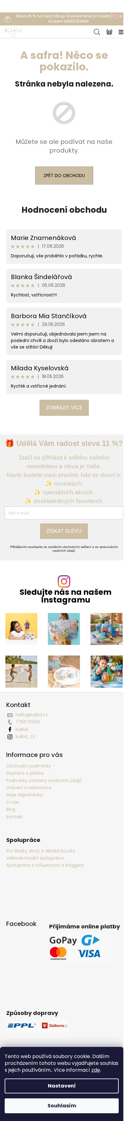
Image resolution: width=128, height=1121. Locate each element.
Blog (10, 809)
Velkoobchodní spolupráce (35, 858)
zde (95, 1070)
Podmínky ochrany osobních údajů (44, 780)
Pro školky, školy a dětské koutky (40, 851)
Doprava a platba (25, 773)
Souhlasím (62, 1105)
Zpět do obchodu (64, 175)
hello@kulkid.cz (32, 715)
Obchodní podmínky (28, 766)
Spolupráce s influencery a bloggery (45, 865)
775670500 (28, 722)
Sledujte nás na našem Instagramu (66, 596)
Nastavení (62, 1085)
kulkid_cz (25, 736)
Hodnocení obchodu (64, 210)
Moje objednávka (24, 795)
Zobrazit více (64, 407)
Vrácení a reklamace (29, 788)
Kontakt (14, 817)
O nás (12, 802)
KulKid (22, 729)
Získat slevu (64, 531)
